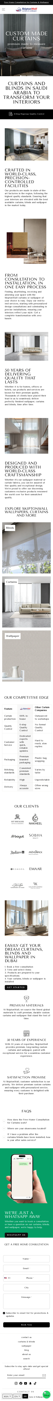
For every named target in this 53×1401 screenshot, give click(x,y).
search (26, 1359)
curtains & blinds (26, 1342)
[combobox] (7, 1277)
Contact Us (25, 1392)
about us (26, 1354)
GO (25, 1396)
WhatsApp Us (16, 1235)
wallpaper (26, 1346)
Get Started (16, 987)
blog (26, 1350)
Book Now (26, 1325)
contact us (26, 1337)
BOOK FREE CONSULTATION (26, 53)
